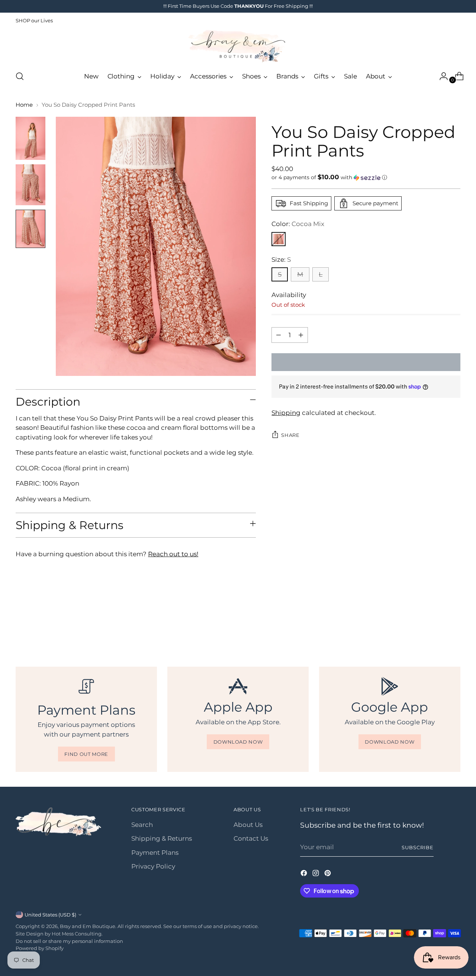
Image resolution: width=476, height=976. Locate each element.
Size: (281, 259)
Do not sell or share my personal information (69, 941)
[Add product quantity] (301, 335)
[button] (365, 177)
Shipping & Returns (161, 838)
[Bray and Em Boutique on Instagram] (316, 874)
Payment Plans (154, 852)
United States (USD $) (50, 915)
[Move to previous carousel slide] (437, 626)
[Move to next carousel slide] (454, 626)
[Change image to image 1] (30, 138)
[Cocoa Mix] (278, 239)
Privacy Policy (153, 866)
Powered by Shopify (40, 948)
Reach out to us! (173, 554)
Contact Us (251, 838)
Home (24, 104)
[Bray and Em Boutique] (238, 46)
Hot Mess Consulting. (77, 934)
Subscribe (418, 847)
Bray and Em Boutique (87, 926)
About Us (248, 824)
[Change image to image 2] (30, 184)
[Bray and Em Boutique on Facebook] (304, 874)
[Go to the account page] (440, 76)
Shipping (285, 412)
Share (290, 435)
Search (142, 824)
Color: (297, 224)
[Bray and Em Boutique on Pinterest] (328, 874)
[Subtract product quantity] (278, 335)
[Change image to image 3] (30, 229)
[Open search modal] (19, 76)
